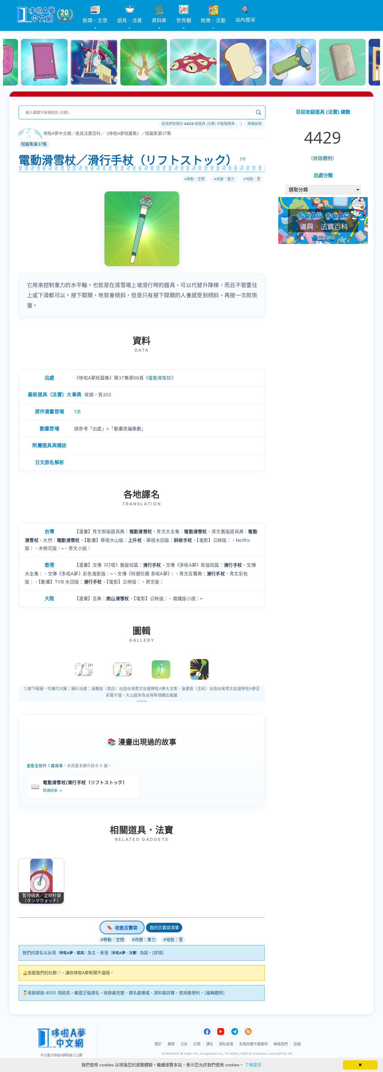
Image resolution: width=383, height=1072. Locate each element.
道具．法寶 (129, 20)
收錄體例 (322, 158)
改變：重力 (225, 179)
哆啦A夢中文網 (57, 133)
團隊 (171, 1044)
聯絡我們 (280, 1044)
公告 (184, 1044)
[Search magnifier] (258, 112)
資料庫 (159, 20)
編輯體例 (214, 992)
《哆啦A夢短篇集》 (123, 133)
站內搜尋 (245, 20)
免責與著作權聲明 (253, 1044)
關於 (158, 1044)
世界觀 (183, 20)
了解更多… (255, 1064)
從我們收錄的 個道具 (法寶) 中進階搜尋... (199, 123)
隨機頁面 (254, 123)
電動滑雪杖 (159, 378)
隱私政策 (226, 1044)
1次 (77, 411)
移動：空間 (196, 179)
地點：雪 (253, 179)
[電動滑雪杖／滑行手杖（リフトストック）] (161, 669)
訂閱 (196, 1044)
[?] (243, 159)
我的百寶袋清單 (164, 927)
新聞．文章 (95, 20)
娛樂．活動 (213, 20)
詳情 (158, 952)
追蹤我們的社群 (42, 972)
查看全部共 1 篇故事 (45, 765)
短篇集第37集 (158, 133)
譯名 (209, 1044)
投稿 (297, 1044)
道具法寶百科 (88, 133)
